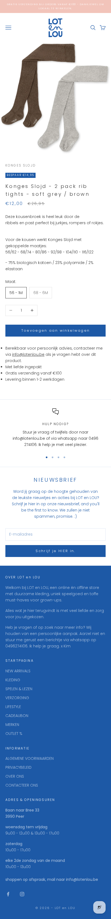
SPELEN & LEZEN (18, 689)
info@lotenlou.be (28, 354)
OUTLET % (13, 733)
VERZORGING (17, 697)
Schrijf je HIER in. (55, 550)
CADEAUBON (16, 715)
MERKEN (12, 724)
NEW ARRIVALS (17, 671)
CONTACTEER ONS (21, 785)
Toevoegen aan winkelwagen (55, 330)
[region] (55, 428)
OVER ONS (14, 776)
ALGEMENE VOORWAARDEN (29, 758)
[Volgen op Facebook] (8, 894)
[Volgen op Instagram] (22, 894)
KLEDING (12, 680)
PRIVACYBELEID (18, 767)
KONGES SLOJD (20, 165)
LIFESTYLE (13, 706)
